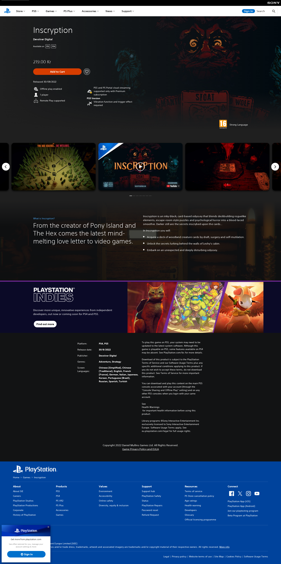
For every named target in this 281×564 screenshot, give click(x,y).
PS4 (58, 495)
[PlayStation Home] (7, 11)
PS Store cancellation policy (199, 495)
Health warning (193, 505)
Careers (17, 495)
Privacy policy (179, 556)
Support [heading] (147, 486)
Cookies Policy (233, 556)
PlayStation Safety (151, 495)
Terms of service (193, 491)
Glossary (189, 514)
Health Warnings (151, 407)
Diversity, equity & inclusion (113, 505)
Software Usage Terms (256, 556)
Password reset (150, 510)
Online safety (106, 500)
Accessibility (105, 495)
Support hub (148, 491)
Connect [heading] (233, 486)
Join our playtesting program (243, 510)
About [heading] (17, 486)
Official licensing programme (200, 519)
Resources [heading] (191, 486)
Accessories (89, 11)
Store (19, 11)
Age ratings (191, 500)
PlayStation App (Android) (241, 506)
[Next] (275, 167)
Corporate (18, 510)
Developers (191, 510)
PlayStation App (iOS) (239, 501)
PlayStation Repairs (152, 505)
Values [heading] (103, 486)
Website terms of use (200, 556)
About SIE (18, 491)
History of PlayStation (24, 514)
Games (50, 11)
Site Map (219, 556)
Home (16, 477)
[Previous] (6, 167)
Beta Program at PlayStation (243, 515)
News (109, 11)
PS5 (34, 11)
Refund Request (150, 514)
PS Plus (68, 11)
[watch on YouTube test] (173, 186)
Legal (166, 556)
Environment (105, 491)
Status (145, 500)
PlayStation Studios (23, 500)
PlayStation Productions (25, 505)
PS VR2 (59, 500)
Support (127, 11)
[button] (140, 166)
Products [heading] (61, 486)
